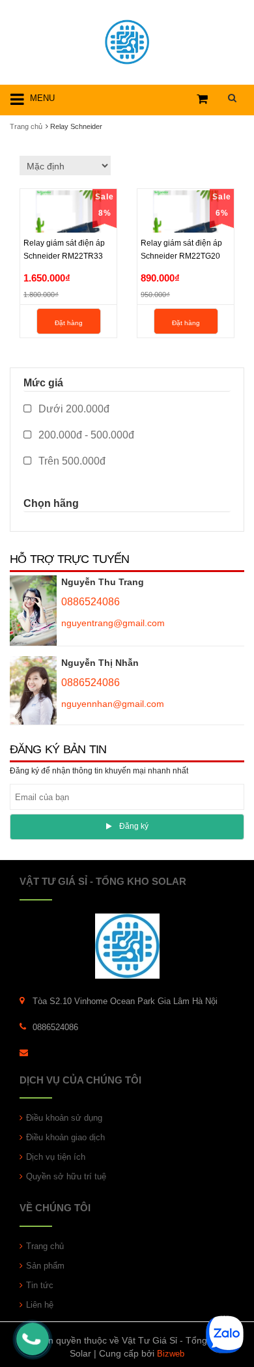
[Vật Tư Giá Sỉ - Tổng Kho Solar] (127, 40)
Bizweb (170, 1354)
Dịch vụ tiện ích (55, 1157)
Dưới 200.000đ (72, 408)
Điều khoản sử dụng (64, 1118)
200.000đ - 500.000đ (85, 434)
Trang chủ (45, 1246)
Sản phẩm (45, 1266)
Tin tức (39, 1285)
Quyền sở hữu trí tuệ (66, 1176)
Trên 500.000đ (71, 461)
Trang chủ (26, 126)
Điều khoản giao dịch (65, 1137)
